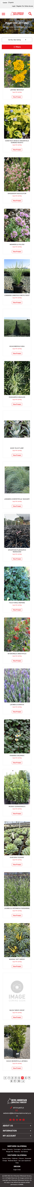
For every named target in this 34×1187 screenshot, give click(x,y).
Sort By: (10, 40)
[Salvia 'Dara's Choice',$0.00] (17, 991)
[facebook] (10, 1120)
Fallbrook (15, 1158)
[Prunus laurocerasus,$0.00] (17, 787)
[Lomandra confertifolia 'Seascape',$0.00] (17, 480)
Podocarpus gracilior (17, 397)
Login (13, 6)
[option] (11, 2)
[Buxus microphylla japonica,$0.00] (17, 1042)
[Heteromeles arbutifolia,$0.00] (17, 634)
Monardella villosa (17, 244)
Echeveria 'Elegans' (17, 857)
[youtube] (20, 1120)
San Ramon (24, 1151)
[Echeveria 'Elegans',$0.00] (17, 838)
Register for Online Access (25, 6)
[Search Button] (30, 13)
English (5, 2)
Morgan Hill (9, 1151)
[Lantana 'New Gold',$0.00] (17, 71)
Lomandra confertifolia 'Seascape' (17, 499)
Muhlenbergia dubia (17, 346)
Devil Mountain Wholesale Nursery (21, 1176)
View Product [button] (17, 97)
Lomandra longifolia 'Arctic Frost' (17, 295)
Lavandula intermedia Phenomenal (17, 908)
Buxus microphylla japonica (17, 1061)
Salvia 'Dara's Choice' (17, 1010)
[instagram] (14, 1120)
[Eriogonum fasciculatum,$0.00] (17, 174)
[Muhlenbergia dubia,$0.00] (17, 327)
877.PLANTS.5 (18, 1108)
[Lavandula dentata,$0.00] (17, 685)
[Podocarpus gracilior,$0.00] (17, 378)
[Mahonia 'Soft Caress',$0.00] (17, 940)
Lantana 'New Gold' (17, 90)
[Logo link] (3, 15)
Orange (5, 1161)
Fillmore (21, 1158)
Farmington (17, 1149)
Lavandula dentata (17, 705)
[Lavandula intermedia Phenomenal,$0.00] (17, 889)
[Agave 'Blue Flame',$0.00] (17, 429)
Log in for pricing (17, 92)
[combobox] (5, 2)
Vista (17, 1163)
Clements (10, 1149)
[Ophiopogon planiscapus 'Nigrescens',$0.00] (17, 531)
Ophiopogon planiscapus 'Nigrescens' (17, 551)
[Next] (23, 1081)
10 (19, 1081)
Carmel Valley (6, 1158)
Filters (18, 47)
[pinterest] (17, 1120)
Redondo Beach (12, 1161)
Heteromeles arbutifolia (17, 654)
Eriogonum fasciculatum (17, 193)
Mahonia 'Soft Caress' (17, 959)
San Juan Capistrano (24, 1161)
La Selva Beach (26, 1149)
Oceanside (28, 1158)
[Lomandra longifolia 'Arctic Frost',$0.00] (17, 276)
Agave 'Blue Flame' (17, 448)
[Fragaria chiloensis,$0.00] (17, 736)
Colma (4, 1149)
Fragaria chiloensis (17, 755)
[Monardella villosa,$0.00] (17, 225)
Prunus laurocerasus (17, 806)
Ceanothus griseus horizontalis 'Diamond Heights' (17, 142)
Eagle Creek (17, 1170)
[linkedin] (23, 1120)
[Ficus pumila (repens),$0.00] (17, 584)
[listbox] (20, 40)
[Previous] (5, 1078)
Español (11, 2)
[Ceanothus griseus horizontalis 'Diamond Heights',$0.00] (17, 122)
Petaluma (17, 1151)
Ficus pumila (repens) (17, 603)
